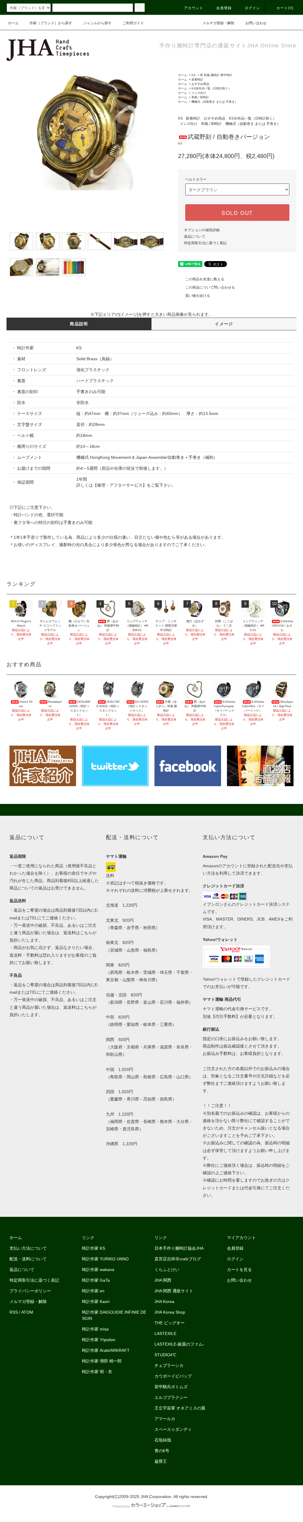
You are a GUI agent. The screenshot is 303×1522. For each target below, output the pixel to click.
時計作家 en (93, 1290)
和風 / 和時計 (200, 97)
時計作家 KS (93, 1248)
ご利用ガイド (133, 23)
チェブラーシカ (168, 1365)
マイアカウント (241, 1237)
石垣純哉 (162, 1440)
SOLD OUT (237, 212)
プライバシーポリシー (30, 1290)
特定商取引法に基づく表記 (205, 243)
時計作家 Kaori (95, 1301)
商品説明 (79, 323)
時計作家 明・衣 (97, 1371)
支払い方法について (28, 1248)
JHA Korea (164, 1301)
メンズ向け (198, 92)
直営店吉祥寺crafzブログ (177, 1258)
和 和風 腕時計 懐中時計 (216, 75)
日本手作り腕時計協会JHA (179, 1248)
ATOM (27, 1312)
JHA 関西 (162, 1280)
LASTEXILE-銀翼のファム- (179, 1344)
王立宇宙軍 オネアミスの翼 (179, 1408)
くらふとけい (166, 1269)
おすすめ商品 (200, 84)
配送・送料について (28, 1258)
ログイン (252, 8)
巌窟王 (160, 1461)
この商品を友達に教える (204, 279)
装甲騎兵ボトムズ (171, 1386)
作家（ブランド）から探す (51, 23)
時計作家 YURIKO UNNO (105, 1258)
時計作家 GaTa (96, 1280)
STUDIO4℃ (165, 1354)
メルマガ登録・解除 (218, 23)
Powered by (121, 1506)
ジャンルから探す (97, 23)
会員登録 (224, 8)
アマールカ (164, 1418)
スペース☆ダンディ (173, 1429)
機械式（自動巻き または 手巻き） (214, 101)
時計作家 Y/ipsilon (98, 1339)
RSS (13, 1312)
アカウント (194, 8)
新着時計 (197, 79)
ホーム (13, 23)
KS (193, 75)
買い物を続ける (197, 296)
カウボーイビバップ (173, 1376)
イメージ (224, 323)
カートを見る (239, 1269)
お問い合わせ (256, 23)
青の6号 (161, 1450)
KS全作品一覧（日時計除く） (211, 88)
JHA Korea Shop (169, 1312)
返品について (194, 236)
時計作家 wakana (98, 1269)
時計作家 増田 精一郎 (102, 1361)
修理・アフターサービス (120, 485)
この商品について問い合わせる (210, 287)
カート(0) (285, 8)
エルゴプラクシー (171, 1397)
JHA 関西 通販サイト (173, 1290)
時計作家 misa (95, 1329)
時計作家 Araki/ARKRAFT (106, 1350)
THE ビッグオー (169, 1322)
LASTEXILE (165, 1333)
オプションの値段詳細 (202, 230)
